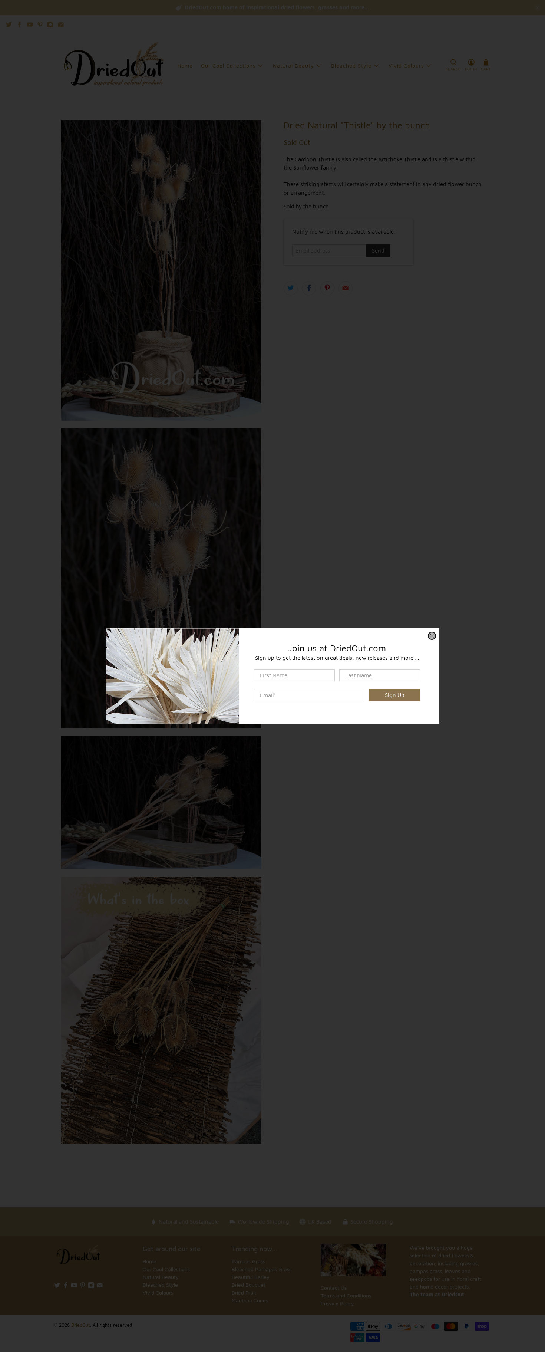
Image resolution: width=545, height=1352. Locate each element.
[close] (432, 635)
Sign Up (394, 695)
